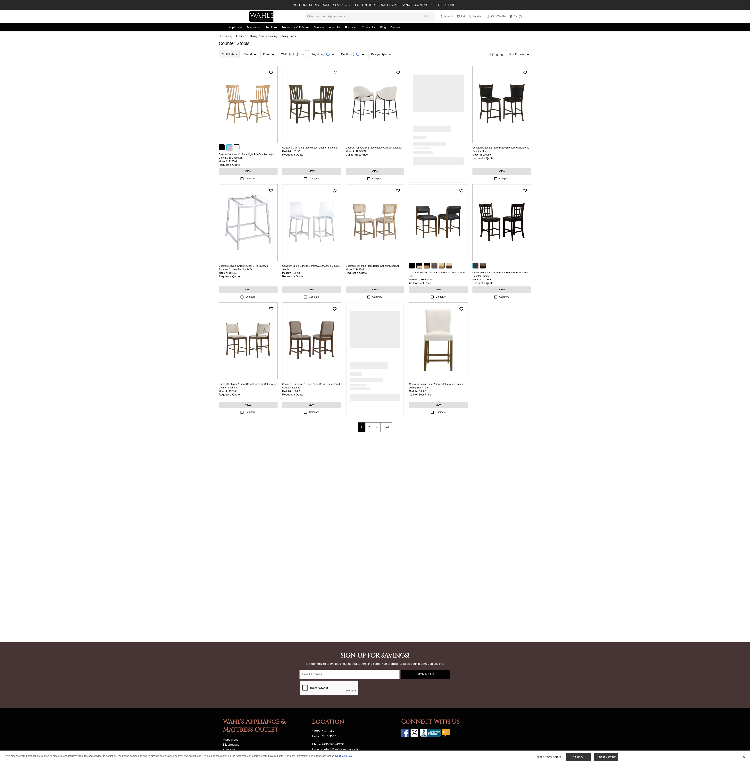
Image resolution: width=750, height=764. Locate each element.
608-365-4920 (333, 744)
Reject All (578, 756)
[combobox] (250, 54)
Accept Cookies (606, 756)
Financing (351, 27)
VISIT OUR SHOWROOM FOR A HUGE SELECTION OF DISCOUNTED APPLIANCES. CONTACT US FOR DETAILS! (375, 5)
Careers (395, 27)
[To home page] (261, 16)
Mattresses (254, 27)
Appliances (235, 27)
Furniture (271, 27)
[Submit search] (427, 16)
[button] (441, 16)
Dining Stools (288, 36)
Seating (272, 36)
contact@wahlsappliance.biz (340, 749)
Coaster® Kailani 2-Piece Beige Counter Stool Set (372, 266)
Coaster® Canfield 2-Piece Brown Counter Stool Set (310, 147)
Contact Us (369, 27)
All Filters (231, 54)
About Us (334, 27)
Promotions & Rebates (295, 27)
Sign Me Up (426, 674)
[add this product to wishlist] (271, 72)
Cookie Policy (343, 755)
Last (386, 427)
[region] (375, 757)
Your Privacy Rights (548, 756)
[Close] (743, 756)
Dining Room (257, 36)
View (248, 171)
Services (319, 27)
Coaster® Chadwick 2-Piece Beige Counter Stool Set (374, 147)
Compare (250, 178)
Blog (383, 27)
